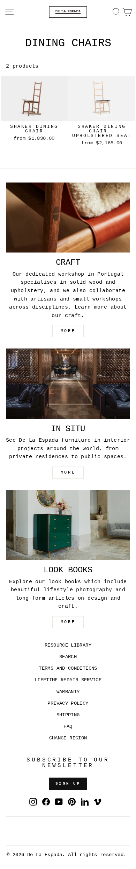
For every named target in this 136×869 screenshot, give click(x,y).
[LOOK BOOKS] (68, 525)
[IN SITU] (68, 384)
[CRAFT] (68, 217)
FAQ (67, 726)
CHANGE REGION (68, 738)
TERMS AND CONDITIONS (68, 668)
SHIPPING (68, 715)
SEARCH (68, 657)
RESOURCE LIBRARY (68, 645)
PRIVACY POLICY (67, 703)
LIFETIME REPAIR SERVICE (68, 680)
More (68, 622)
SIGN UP (68, 783)
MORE (68, 331)
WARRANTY (68, 692)
